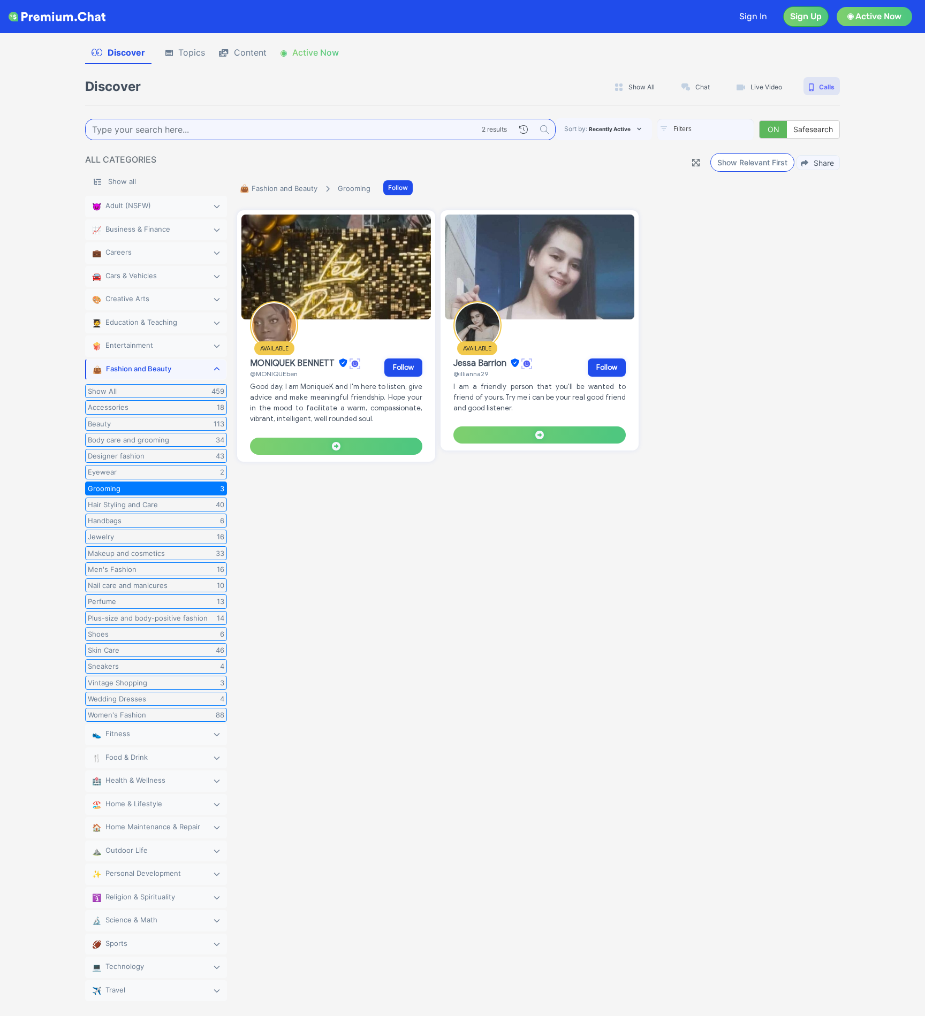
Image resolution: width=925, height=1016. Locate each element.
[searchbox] (721, 129)
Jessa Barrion (481, 363)
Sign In (753, 16)
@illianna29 (470, 374)
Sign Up (806, 16)
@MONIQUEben (274, 374)
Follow (398, 188)
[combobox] (705, 129)
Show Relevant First (752, 162)
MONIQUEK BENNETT (293, 363)
